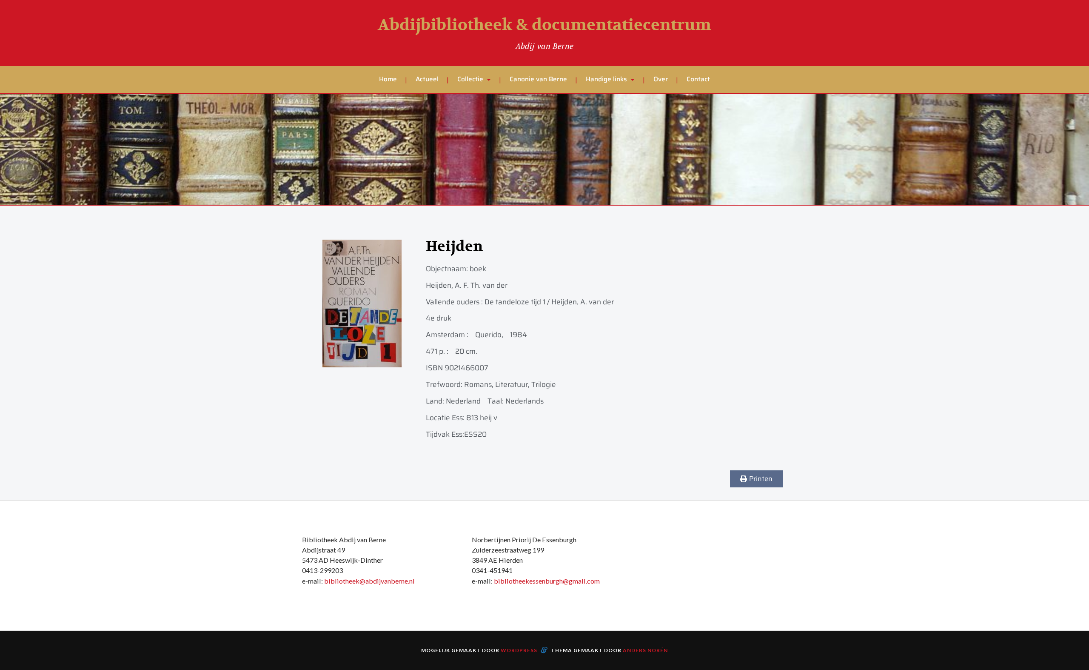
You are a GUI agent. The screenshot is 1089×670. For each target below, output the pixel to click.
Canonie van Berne (538, 79)
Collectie (470, 79)
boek (478, 268)
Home (388, 79)
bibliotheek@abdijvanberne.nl (369, 581)
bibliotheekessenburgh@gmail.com (547, 581)
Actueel (427, 79)
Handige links (606, 79)
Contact (698, 79)
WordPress (519, 650)
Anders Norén (645, 650)
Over (660, 79)
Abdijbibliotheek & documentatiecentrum (544, 25)
